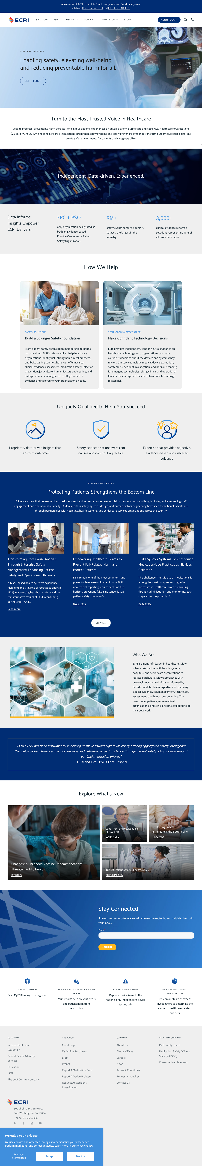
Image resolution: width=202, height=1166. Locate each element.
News (120, 1064)
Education (14, 1067)
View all (101, 623)
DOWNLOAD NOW (114, 875)
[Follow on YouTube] (40, 1123)
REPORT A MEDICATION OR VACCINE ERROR (76, 991)
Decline (80, 1156)
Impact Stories (109, 20)
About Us (122, 1045)
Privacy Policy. (84, 1146)
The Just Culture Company (23, 1080)
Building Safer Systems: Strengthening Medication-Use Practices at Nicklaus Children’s (165, 565)
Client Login (171, 20)
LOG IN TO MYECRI (27, 990)
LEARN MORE (112, 837)
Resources (71, 20)
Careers (121, 1058)
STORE (127, 20)
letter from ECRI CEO (119, 8)
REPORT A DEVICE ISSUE (125, 990)
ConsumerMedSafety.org (173, 1062)
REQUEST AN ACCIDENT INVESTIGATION (174, 991)
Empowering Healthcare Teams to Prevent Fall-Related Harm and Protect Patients (97, 565)
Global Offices (125, 1051)
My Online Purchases (74, 1051)
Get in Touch (33, 81)
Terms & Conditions (128, 1070)
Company (89, 20)
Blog (65, 1058)
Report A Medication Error (77, 1070)
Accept (50, 1156)
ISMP (56, 20)
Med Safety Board (169, 1045)
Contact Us (123, 1083)
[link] (59, 335)
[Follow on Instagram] (31, 1123)
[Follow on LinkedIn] (15, 1123)
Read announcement (92, 8)
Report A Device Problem (77, 1077)
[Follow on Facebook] (23, 1123)
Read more (14, 609)
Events (66, 1064)
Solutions (42, 20)
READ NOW (16, 875)
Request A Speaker (128, 1077)
